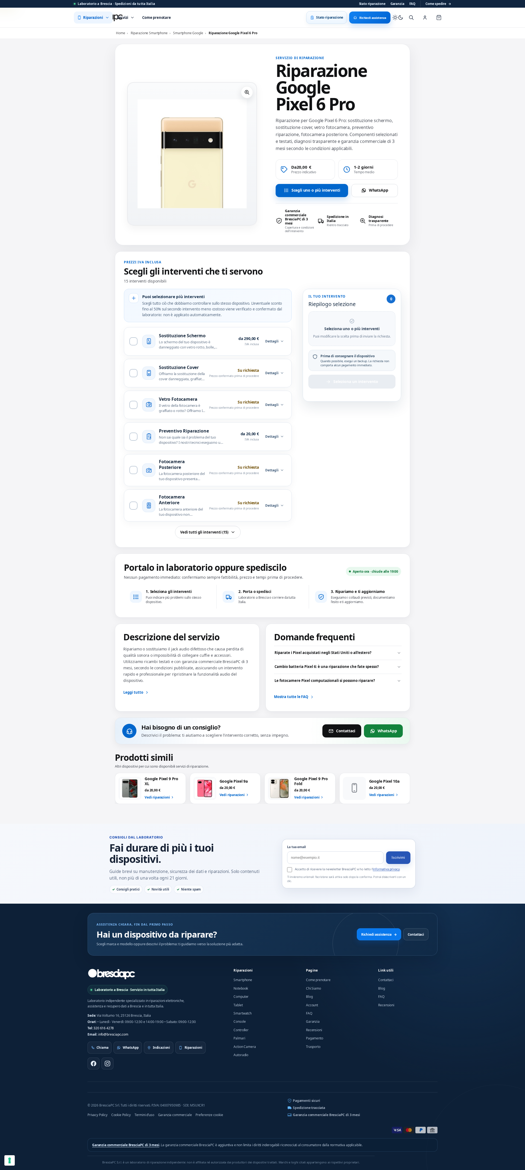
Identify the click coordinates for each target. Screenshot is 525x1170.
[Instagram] (107, 1063)
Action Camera (245, 1046)
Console (240, 1021)
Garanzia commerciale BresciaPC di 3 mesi (326, 1115)
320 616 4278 (104, 1028)
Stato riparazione (372, 4)
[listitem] (295, 221)
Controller (241, 1030)
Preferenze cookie (209, 1115)
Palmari (239, 1038)
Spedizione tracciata (309, 1107)
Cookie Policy (121, 1115)
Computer (241, 996)
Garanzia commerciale (175, 1115)
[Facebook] (94, 1063)
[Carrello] (439, 17)
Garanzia (397, 4)
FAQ (412, 4)
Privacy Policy (97, 1115)
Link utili (385, 970)
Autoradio (241, 1055)
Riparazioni (243, 970)
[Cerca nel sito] (411, 17)
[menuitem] (93, 17)
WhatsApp (378, 190)
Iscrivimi (398, 857)
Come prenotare (318, 980)
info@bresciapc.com (113, 1034)
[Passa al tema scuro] (398, 17)
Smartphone (243, 980)
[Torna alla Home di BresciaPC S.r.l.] (112, 974)
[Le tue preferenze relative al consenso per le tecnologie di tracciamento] (9, 1160)
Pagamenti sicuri (306, 1100)
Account (312, 1005)
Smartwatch (242, 1013)
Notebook (241, 988)
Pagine (312, 970)
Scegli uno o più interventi (315, 190)
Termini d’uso (144, 1115)
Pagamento (314, 1038)
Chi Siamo (313, 988)
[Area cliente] (425, 17)
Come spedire (438, 4)
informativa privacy (386, 869)
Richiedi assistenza (379, 934)
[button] (247, 92)
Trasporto (313, 1046)
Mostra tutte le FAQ (291, 696)
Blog (309, 996)
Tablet (238, 1005)
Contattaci (345, 730)
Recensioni (314, 1030)
